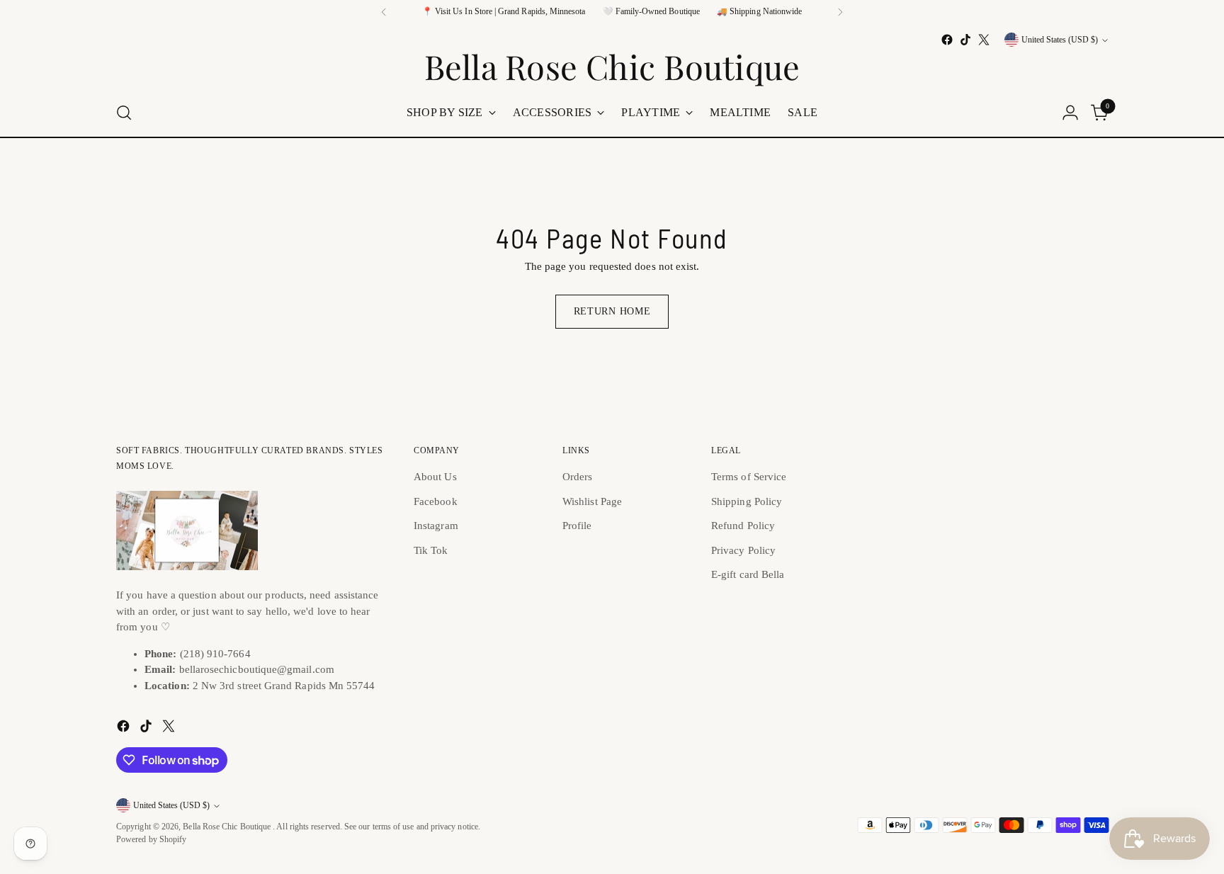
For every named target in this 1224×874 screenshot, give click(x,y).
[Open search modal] (124, 112)
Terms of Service (748, 476)
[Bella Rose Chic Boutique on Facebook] (947, 39)
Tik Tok (431, 550)
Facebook (436, 501)
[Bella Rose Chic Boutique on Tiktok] (965, 39)
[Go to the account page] (1070, 112)
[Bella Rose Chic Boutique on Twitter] (984, 39)
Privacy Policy (743, 550)
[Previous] (384, 12)
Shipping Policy (746, 501)
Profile (577, 525)
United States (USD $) (1059, 40)
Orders (577, 476)
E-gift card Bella (747, 574)
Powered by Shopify (151, 839)
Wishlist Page (592, 501)
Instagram (436, 525)
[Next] (840, 12)
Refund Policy (743, 525)
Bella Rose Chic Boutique (228, 827)
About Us (435, 476)
